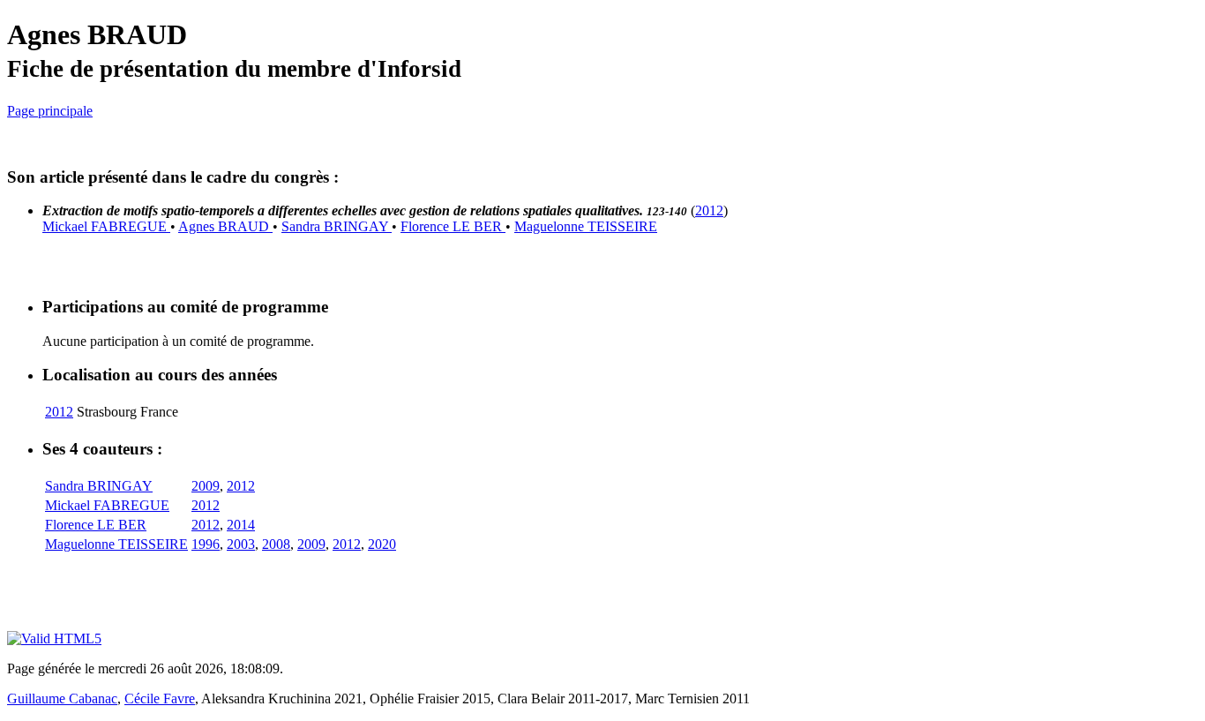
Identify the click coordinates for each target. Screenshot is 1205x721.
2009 (205, 485)
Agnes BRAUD (225, 226)
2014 (241, 524)
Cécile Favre (159, 698)
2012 (709, 210)
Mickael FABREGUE (106, 226)
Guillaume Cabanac (62, 698)
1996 (205, 544)
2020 (382, 544)
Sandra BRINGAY (336, 226)
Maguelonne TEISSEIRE (585, 226)
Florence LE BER (452, 226)
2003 (241, 544)
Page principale (50, 110)
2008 (276, 544)
